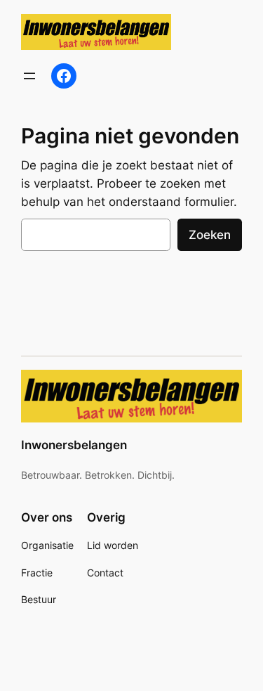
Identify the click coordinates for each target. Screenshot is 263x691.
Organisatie (47, 545)
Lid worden (112, 545)
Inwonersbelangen (74, 445)
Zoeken (210, 235)
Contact (105, 573)
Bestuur (38, 599)
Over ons (46, 517)
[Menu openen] (29, 75)
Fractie (37, 573)
